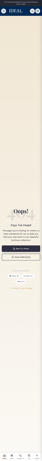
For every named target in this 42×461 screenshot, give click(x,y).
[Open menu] (3, 11)
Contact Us (28, 276)
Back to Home (22, 248)
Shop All (15, 276)
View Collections (23, 257)
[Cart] (37, 11)
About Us (21, 281)
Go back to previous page (22, 288)
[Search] (32, 11)
